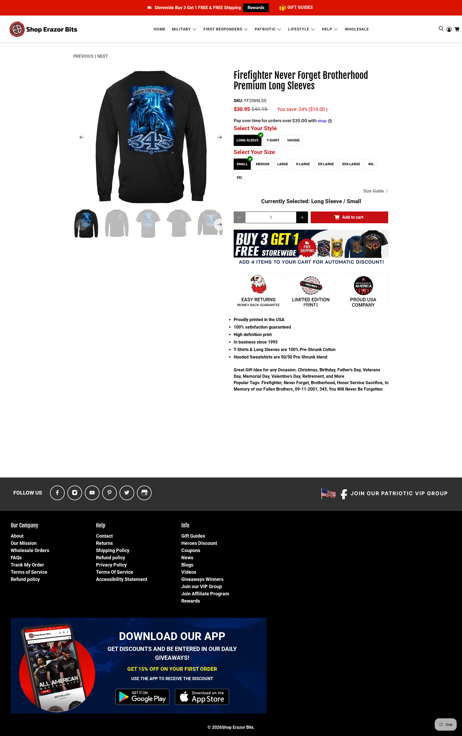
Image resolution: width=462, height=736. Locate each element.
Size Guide (374, 191)
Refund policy (25, 579)
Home (159, 29)
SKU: (238, 100)
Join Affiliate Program (205, 593)
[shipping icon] (149, 7)
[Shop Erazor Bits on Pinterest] (109, 493)
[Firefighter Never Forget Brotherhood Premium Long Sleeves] (150, 137)
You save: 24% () (302, 109)
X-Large (303, 164)
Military (181, 29)
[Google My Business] (144, 493)
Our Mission (24, 543)
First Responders (222, 29)
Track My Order (27, 565)
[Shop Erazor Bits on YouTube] (92, 493)
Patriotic (265, 29)
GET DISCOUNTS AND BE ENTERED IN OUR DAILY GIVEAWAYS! (172, 653)
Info (185, 525)
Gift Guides (193, 536)
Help (327, 29)
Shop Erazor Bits (237, 727)
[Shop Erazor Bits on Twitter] (127, 493)
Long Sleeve (248, 140)
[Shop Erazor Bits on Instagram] (75, 493)
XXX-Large (351, 164)
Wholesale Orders (30, 550)
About (17, 536)
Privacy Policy (111, 565)
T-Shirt (273, 140)
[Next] (220, 137)
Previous (83, 56)
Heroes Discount (199, 543)
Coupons (190, 550)
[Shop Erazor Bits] (44, 29)
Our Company (24, 525)
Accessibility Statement (121, 579)
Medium (262, 164)
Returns (104, 543)
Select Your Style (255, 128)
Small (242, 164)
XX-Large (326, 164)
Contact (104, 536)
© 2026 (214, 727)
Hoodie (293, 140)
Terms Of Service (114, 572)
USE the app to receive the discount (172, 678)
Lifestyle (298, 29)
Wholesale (357, 29)
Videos (188, 572)
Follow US (27, 493)
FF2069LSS (255, 100)
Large (282, 164)
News (187, 557)
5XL (239, 177)
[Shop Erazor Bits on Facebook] (57, 493)
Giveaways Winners (202, 579)
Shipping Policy (112, 550)
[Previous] (82, 137)
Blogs (187, 565)
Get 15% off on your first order (172, 669)
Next (102, 56)
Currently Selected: (311, 201)
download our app (172, 636)
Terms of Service (29, 572)
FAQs (16, 557)
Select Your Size (254, 152)
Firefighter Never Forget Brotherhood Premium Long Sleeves (301, 80)
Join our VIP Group (201, 586)
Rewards (256, 7)
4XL (371, 164)
